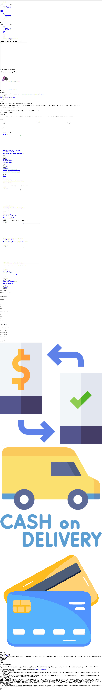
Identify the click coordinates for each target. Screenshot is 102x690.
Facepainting (2, 299)
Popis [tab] (3, 99)
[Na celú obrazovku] (1, 688)
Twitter (5, 97)
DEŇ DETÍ (5, 160)
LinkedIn (8, 97)
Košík (1, 318)
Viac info (4, 157)
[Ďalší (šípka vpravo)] (1, 689)
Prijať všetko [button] (6, 658)
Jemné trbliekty (31, 94)
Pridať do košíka (3, 96)
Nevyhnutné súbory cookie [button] (5, 683)
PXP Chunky (8, 239)
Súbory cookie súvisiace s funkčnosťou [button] (7, 670)
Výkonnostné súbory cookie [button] (5, 673)
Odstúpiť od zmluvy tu (3, 332)
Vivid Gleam (11, 151)
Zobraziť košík (3, 655)
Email (14, 97)
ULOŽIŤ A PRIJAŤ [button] (3, 687)
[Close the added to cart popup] (9, 655)
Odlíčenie (6, 17)
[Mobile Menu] (0, 9)
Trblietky (36, 94)
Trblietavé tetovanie (8, 16)
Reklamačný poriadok (3, 328)
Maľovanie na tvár (8, 15)
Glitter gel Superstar (25, 94)
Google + (11, 97)
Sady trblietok (10, 170)
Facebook (2, 97)
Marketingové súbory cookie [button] (5, 677)
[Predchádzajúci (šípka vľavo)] (0, 689)
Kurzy (4, 31)
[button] (1, 3)
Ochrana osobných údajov (4, 330)
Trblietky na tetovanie (16, 170)
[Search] (11, 4)
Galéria (1, 308)
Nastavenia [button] (2, 658)
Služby (4, 14)
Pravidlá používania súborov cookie (40, 669)
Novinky (4, 151)
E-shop (4, 13)
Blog (3, 32)
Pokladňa (7, 655)
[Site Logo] (1, 10)
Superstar (42, 94)
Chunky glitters (5, 180)
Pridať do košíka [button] (5, 166)
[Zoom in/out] (0, 688)
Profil (1, 316)
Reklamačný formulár (3, 334)
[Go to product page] (52, 159)
